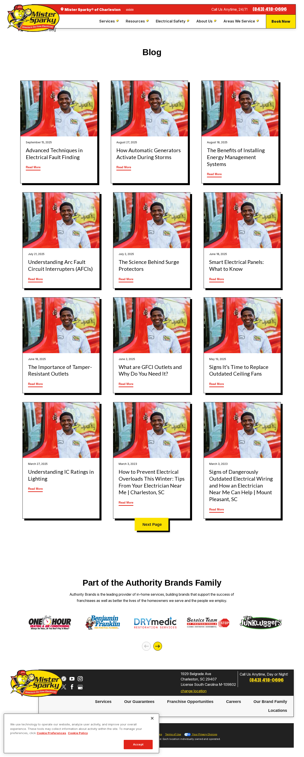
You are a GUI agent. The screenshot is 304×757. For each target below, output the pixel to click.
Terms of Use (173, 734)
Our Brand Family (270, 701)
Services (103, 701)
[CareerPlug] (63, 678)
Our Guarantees (139, 701)
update (130, 9)
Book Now (281, 21)
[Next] (157, 646)
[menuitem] (109, 21)
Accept (138, 744)
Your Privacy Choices (204, 734)
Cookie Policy (78, 733)
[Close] (152, 718)
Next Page (152, 524)
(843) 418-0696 (270, 9)
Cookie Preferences (51, 733)
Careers (233, 701)
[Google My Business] (80, 686)
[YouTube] (72, 678)
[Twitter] (63, 686)
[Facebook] (72, 686)
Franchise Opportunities (190, 701)
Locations (277, 710)
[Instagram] (80, 678)
